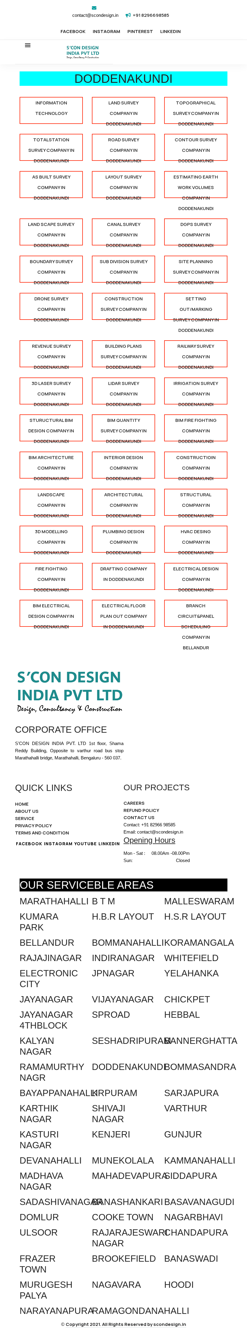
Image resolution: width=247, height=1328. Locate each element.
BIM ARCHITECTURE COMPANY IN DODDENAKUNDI (51, 466)
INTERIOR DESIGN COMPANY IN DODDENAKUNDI (123, 466)
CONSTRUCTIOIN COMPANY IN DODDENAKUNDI (196, 466)
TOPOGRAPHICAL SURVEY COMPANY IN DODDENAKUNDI (196, 112)
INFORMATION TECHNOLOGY (51, 108)
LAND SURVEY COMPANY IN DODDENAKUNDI (123, 112)
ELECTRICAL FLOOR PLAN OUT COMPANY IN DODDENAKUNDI (123, 614)
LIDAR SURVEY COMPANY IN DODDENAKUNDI (123, 392)
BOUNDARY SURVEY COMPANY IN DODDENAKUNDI (51, 270)
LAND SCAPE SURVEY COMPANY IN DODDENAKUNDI (51, 233)
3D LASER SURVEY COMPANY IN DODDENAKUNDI (51, 392)
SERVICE (24, 818)
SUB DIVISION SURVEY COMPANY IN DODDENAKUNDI (124, 270)
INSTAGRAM (106, 31)
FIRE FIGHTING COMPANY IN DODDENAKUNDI (51, 578)
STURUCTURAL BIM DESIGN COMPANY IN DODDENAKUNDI (51, 429)
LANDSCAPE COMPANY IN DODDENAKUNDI (51, 503)
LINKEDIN (170, 31)
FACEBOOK (73, 31)
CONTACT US (139, 817)
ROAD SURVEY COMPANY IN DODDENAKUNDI (123, 149)
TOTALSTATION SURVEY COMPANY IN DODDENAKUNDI (51, 149)
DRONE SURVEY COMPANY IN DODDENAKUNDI (51, 308)
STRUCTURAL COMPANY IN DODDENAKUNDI (196, 503)
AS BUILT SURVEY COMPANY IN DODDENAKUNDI (51, 186)
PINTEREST (140, 31)
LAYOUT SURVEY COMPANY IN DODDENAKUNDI (123, 186)
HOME (22, 804)
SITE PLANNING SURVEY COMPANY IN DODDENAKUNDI (196, 270)
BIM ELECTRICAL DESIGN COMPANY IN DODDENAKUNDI (51, 614)
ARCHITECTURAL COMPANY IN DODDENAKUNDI (123, 503)
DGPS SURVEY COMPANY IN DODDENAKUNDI (196, 233)
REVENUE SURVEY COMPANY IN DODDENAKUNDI (51, 355)
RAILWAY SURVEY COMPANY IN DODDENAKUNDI (195, 355)
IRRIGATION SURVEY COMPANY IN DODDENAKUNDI (196, 392)
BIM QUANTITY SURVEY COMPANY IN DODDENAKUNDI (124, 429)
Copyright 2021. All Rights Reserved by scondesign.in (126, 1324)
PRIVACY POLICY (33, 825)
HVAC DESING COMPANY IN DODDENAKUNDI (196, 540)
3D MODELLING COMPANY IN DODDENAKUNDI (51, 540)
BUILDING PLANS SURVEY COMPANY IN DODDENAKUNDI (124, 355)
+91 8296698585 (151, 15)
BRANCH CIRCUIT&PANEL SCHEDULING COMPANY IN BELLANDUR (196, 614)
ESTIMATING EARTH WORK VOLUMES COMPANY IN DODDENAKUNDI (196, 186)
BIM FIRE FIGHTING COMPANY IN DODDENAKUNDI (196, 429)
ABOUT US (27, 811)
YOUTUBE (85, 843)
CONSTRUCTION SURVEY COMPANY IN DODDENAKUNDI (124, 308)
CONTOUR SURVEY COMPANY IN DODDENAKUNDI (196, 149)
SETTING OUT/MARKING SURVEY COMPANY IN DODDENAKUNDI (196, 308)
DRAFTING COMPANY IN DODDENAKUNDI (123, 574)
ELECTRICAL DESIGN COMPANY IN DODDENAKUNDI (196, 578)
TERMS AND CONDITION (42, 833)
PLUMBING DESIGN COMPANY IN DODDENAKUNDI (123, 540)
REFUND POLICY (141, 810)
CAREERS (134, 803)
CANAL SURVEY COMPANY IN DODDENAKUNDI (123, 233)
